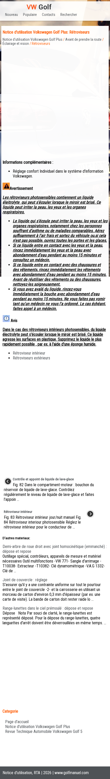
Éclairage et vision (16, 43)
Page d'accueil (17, 721)
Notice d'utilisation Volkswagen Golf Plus (32, 39)
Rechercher (68, 15)
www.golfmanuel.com (71, 772)
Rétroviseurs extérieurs (31, 358)
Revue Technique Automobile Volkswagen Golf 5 (43, 731)
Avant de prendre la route (83, 39)
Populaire (30, 15)
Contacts (48, 15)
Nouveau (11, 15)
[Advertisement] (55, 101)
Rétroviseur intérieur (29, 353)
